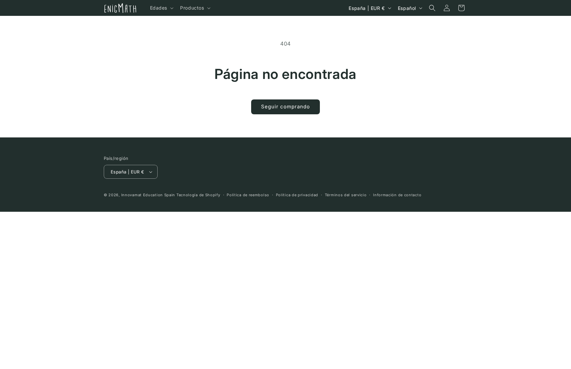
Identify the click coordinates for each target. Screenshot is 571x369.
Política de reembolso (248, 195)
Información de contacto (397, 195)
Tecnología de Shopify (198, 195)
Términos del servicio (346, 195)
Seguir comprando (285, 106)
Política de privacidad (297, 195)
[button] (161, 8)
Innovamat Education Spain (148, 195)
